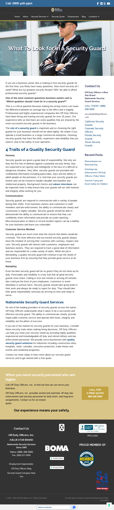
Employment (73, 16)
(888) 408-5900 (22, 3)
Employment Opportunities (21, 464)
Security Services (38, 16)
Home (17, 16)
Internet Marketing (92, 498)
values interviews (62, 184)
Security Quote (58, 16)
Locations (93, 16)
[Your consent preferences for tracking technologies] (109, 505)
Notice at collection (45, 507)
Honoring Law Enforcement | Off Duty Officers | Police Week (95, 172)
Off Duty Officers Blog (21, 468)
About (25, 16)
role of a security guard (22, 128)
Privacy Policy (58, 467)
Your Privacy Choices (61, 507)
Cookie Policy (58, 458)
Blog (84, 16)
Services (80, 498)
